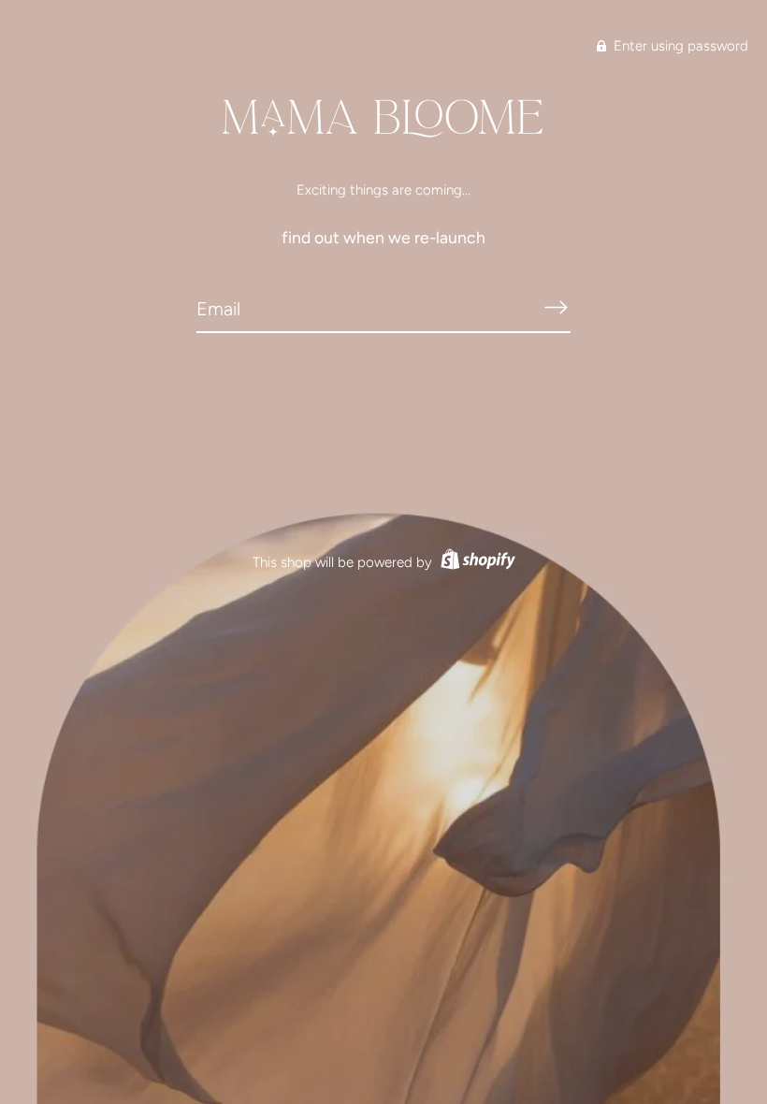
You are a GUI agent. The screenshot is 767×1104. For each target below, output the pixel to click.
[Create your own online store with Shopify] (475, 562)
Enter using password (679, 45)
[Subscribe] (555, 307)
